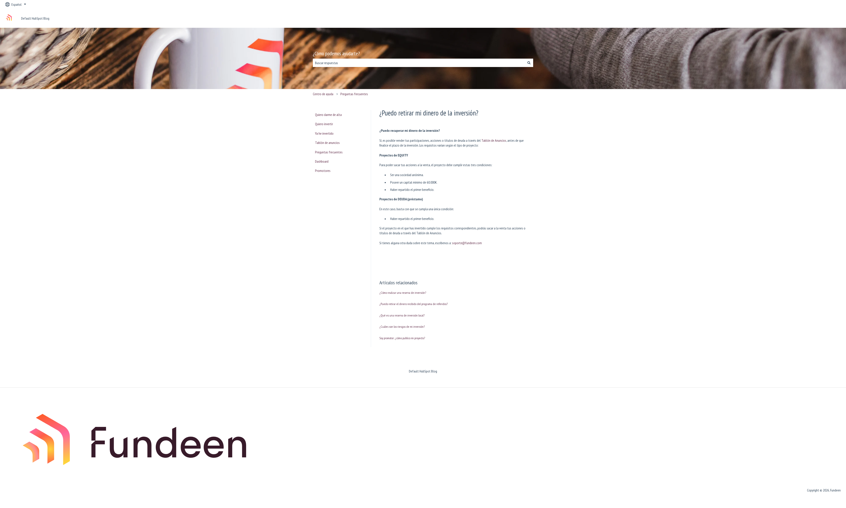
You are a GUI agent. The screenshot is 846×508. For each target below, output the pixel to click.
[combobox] (419, 63)
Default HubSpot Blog (35, 18)
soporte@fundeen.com (467, 243)
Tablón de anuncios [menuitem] (327, 142)
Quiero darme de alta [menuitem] (328, 114)
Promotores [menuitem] (322, 170)
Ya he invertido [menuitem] (324, 133)
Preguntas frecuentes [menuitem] (329, 152)
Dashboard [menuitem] (321, 161)
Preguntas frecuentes (354, 94)
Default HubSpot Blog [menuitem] (423, 371)
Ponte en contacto (824, 18)
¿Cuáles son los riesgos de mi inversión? (402, 327)
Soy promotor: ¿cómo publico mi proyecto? (402, 338)
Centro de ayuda (323, 94)
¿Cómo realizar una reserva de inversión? (402, 293)
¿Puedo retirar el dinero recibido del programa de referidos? (413, 304)
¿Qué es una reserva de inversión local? (402, 315)
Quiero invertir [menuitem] (324, 124)
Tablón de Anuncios (493, 140)
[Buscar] (529, 63)
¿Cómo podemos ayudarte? (336, 53)
